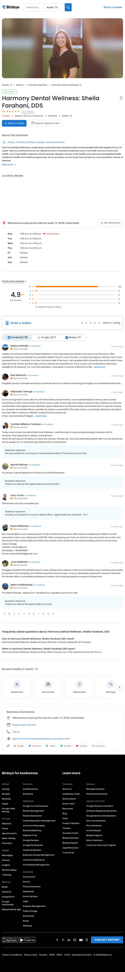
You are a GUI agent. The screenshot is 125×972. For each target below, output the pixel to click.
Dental (19, 84)
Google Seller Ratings (8, 810)
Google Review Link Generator (101, 815)
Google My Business (33, 845)
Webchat (6, 823)
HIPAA (59, 954)
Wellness (27, 925)
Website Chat (30, 835)
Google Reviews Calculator (99, 806)
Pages (5, 803)
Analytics (6, 891)
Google (20, 746)
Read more (7, 164)
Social (5, 828)
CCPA (67, 954)
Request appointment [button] (23, 724)
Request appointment (47, 123)
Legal (25, 901)
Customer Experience (34, 859)
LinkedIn (67, 746)
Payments (7, 843)
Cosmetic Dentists (37, 84)
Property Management (34, 906)
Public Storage (30, 911)
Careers (66, 828)
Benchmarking (9, 870)
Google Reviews (31, 840)
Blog (64, 813)
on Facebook (35, 346)
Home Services (30, 896)
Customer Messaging (34, 825)
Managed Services (95, 789)
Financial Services (32, 886)
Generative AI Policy (82, 954)
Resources (67, 808)
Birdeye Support (94, 835)
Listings (6, 789)
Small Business (30, 789)
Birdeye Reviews (70, 838)
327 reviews (28, 111)
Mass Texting (8, 838)
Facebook (36, 746)
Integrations (8, 896)
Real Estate (28, 916)
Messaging (7, 855)
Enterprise (28, 793)
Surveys (6, 860)
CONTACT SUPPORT (107, 939)
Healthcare (28, 891)
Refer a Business (94, 840)
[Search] (68, 7)
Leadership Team (71, 793)
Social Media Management (36, 864)
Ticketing (6, 874)
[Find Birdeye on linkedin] (69, 939)
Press (65, 818)
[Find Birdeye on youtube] (81, 939)
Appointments (9, 833)
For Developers (93, 830)
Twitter (52, 746)
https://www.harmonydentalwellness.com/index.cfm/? (41, 738)
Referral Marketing (32, 830)
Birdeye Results (70, 842)
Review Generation (32, 815)
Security (43, 954)
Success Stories (70, 833)
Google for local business (35, 806)
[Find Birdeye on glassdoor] (87, 939)
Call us (15, 731)
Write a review (113, 7)
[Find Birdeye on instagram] (74, 939)
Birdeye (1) (75, 337)
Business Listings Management (39, 855)
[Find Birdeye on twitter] (63, 939)
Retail (26, 920)
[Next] (119, 687)
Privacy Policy (30, 954)
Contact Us (68, 852)
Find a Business (94, 825)
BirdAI (4, 887)
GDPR (52, 954)
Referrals (6, 798)
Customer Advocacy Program (101, 845)
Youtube (83, 746)
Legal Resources (70, 847)
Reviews (6, 793)
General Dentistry (55, 142)
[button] (53, 614)
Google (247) (48, 337)
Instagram (100, 746)
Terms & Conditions (12, 954)
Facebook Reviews (32, 850)
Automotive (29, 876)
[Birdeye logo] (11, 7)
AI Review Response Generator (101, 810)
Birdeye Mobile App (11, 909)
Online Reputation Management (39, 820)
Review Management (33, 810)
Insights (6, 865)
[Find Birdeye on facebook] (57, 939)
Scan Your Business (96, 820)
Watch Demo (69, 798)
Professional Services (96, 793)
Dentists (52, 115)
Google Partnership (8, 903)
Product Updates (70, 823)
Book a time (68, 803)
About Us (67, 789)
